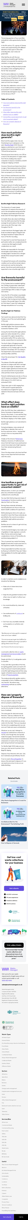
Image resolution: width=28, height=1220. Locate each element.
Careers (4, 1193)
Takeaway (4, 1111)
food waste (5, 500)
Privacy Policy (5, 1202)
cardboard (19, 613)
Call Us (21, 1217)
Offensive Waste (6, 1066)
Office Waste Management (9, 1100)
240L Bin (4, 1145)
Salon (3, 1108)
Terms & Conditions (7, 1205)
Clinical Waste (5, 1052)
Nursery (4, 1097)
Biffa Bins (4, 1154)
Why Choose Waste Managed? (10, 1164)
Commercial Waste (7, 1125)
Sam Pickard (4, 647)
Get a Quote (14, 888)
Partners (4, 1190)
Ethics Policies (5, 1207)
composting (5, 684)
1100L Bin (4, 1136)
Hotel (3, 1094)
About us (4, 1167)
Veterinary (19, 439)
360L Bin (4, 1142)
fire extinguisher (16, 759)
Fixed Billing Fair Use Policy (9, 1210)
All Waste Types (6, 1037)
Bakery (4, 1080)
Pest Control (5, 1131)
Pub (3, 1103)
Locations (4, 1182)
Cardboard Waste (6, 1060)
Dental (3, 1085)
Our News (4, 1184)
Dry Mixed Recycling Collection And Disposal (13, 1043)
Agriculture (5, 1077)
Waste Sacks (5, 1148)
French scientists (12, 675)
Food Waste (5, 1046)
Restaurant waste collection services (11, 1105)
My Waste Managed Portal (9, 1170)
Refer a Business (6, 1187)
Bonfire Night (9, 145)
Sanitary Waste (6, 1063)
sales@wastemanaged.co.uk (12, 985)
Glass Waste (5, 1049)
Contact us (5, 1179)
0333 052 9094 (7, 980)
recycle (3, 732)
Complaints (5, 1199)
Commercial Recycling (8, 1128)
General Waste (6, 1040)
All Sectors (4, 1074)
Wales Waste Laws (7, 1196)
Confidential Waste (7, 1054)
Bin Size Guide (5, 1156)
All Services (5, 1122)
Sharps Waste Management (9, 1057)
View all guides (14, 781)
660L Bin (4, 1139)
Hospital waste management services (12, 1091)
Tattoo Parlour (5, 1114)
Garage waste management (9, 1088)
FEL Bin (4, 1151)
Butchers (4, 1082)
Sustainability (5, 1176)
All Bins (3, 1133)
